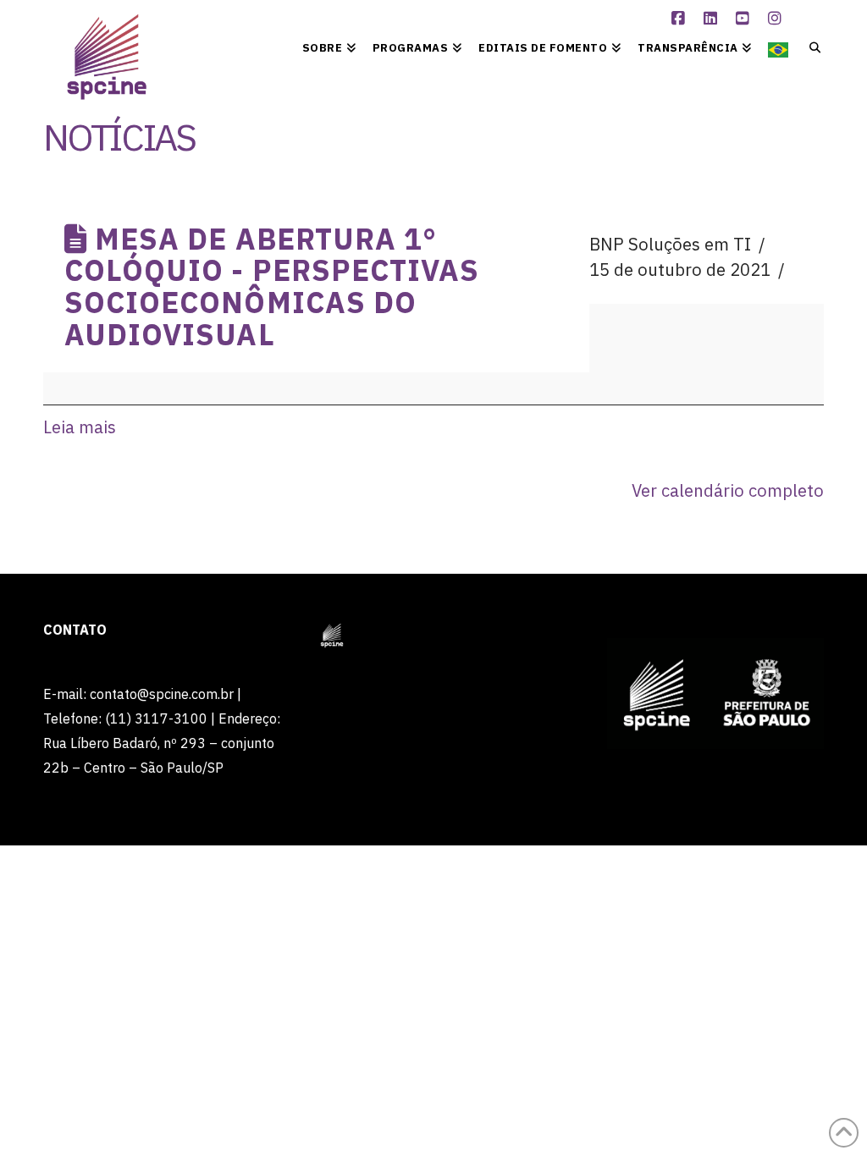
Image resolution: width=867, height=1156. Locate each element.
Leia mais (79, 427)
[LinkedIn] (712, 18)
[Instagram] (777, 18)
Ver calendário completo (728, 490)
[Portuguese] (778, 46)
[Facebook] (680, 18)
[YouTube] (745, 18)
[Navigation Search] (810, 46)
